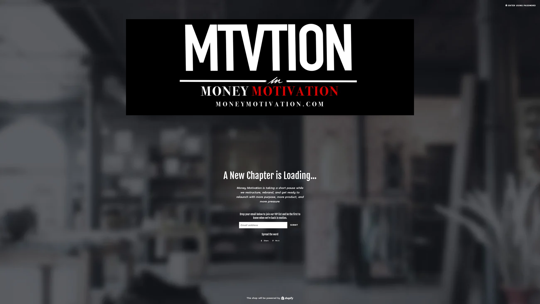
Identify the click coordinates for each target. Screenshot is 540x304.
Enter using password (521, 5)
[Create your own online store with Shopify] (287, 298)
